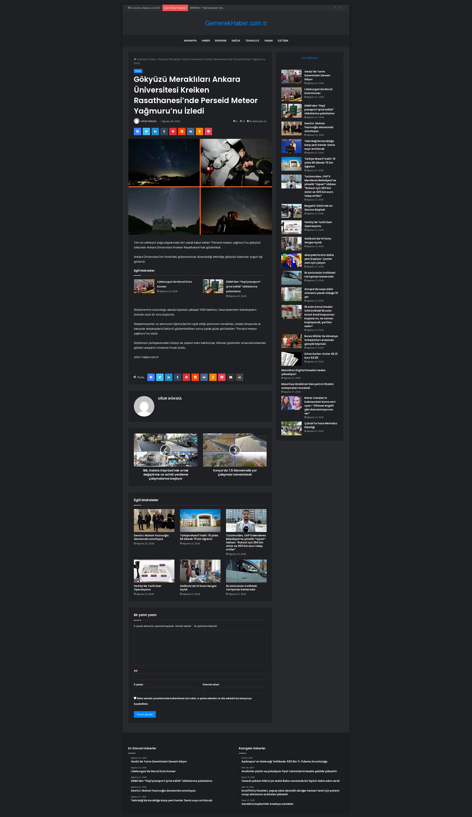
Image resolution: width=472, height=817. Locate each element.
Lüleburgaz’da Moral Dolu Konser (318, 91)
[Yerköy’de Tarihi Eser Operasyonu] (154, 571)
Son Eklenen (310, 58)
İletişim (283, 40)
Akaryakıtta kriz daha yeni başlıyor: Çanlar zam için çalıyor (319, 259)
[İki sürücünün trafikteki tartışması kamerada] (246, 571)
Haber (206, 40)
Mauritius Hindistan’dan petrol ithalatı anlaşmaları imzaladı (307, 386)
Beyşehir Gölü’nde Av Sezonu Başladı (318, 207)
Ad (136, 670)
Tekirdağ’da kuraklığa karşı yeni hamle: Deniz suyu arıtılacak (319, 145)
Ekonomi (220, 40)
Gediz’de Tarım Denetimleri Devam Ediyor (317, 75)
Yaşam (268, 40)
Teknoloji (252, 40)
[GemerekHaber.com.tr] (236, 23)
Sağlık (236, 40)
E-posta (139, 684)
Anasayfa (190, 40)
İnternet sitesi (211, 684)
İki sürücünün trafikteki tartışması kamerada (241, 587)
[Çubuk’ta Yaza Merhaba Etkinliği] (291, 428)
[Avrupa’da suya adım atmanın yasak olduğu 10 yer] (291, 294)
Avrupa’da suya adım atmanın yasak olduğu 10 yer (321, 293)
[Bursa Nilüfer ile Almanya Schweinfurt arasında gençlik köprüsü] (291, 341)
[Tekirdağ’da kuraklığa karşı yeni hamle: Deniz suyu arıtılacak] (291, 146)
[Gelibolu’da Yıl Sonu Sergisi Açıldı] (200, 571)
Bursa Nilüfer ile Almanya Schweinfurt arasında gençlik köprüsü (321, 340)
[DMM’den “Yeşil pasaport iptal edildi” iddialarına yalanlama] (213, 286)
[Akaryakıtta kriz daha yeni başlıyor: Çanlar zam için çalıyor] (291, 260)
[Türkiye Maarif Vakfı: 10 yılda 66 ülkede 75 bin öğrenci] (200, 520)
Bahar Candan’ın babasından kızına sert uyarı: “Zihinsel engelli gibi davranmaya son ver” (320, 405)
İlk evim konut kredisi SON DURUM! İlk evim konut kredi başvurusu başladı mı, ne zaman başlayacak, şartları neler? (319, 316)
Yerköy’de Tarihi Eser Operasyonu (148, 587)
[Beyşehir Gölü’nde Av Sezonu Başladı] (291, 211)
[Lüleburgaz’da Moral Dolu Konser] (144, 286)
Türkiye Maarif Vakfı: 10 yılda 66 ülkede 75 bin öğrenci (199, 537)
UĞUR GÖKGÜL (148, 121)
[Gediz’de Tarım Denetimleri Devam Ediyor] (291, 77)
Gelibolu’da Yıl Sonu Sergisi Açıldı (198, 587)
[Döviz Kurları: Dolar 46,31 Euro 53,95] (291, 359)
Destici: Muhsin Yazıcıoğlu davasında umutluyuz (151, 537)
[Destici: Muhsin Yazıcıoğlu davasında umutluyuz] (154, 520)
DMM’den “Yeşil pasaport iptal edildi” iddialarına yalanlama (223, 7)
